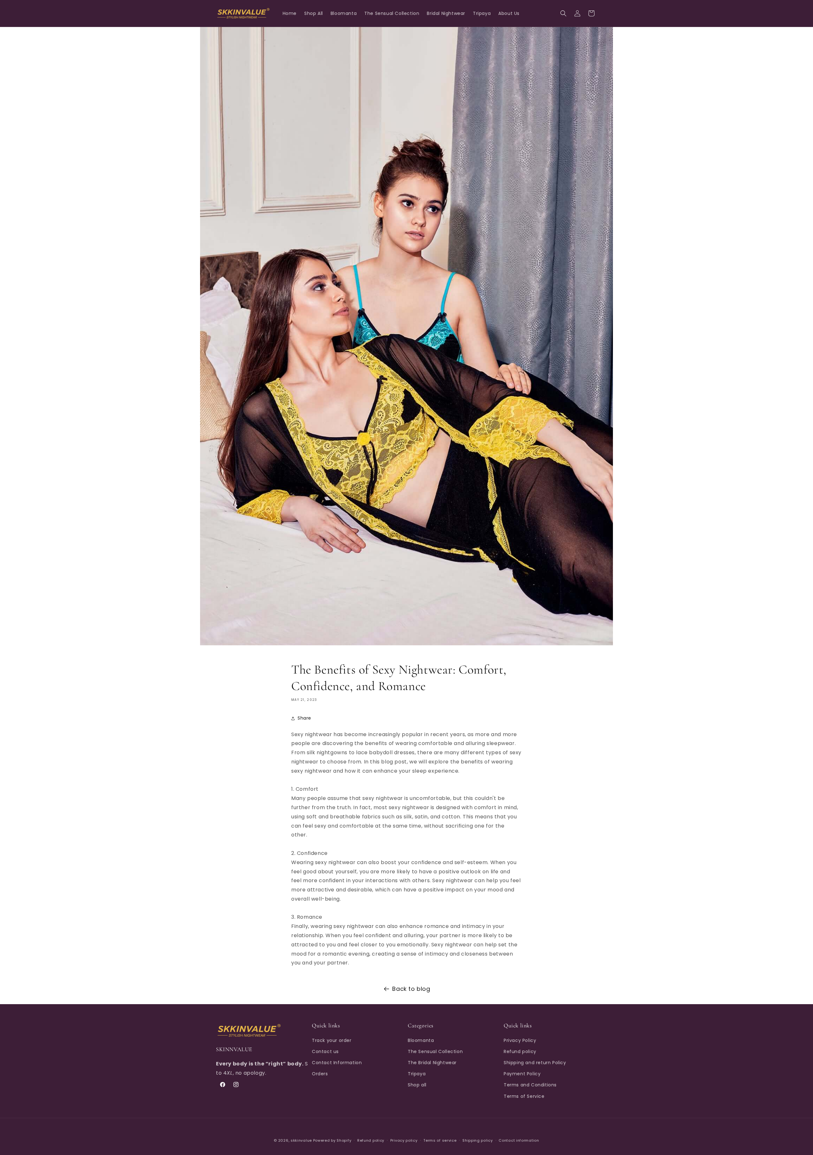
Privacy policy (404, 1140)
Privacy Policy (520, 1040)
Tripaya (417, 1074)
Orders (320, 1074)
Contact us (325, 1051)
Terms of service (439, 1140)
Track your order (332, 1040)
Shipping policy (477, 1140)
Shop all (417, 1085)
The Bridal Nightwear (432, 1062)
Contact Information (337, 1062)
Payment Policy (522, 1074)
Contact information (519, 1140)
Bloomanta (421, 1040)
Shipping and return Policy (535, 1062)
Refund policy (520, 1051)
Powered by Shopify (332, 1140)
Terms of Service (524, 1096)
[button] (563, 13)
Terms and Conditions (530, 1085)
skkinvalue (301, 1140)
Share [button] (304, 718)
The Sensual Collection (435, 1051)
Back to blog (411, 989)
